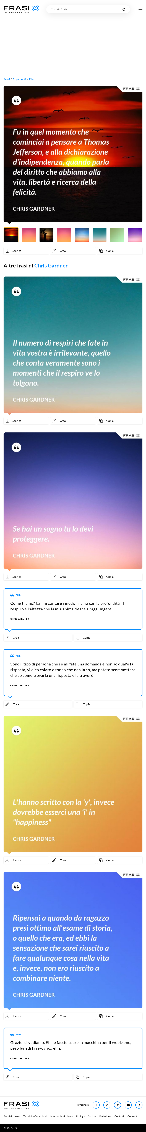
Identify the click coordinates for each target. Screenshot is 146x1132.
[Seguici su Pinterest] (117, 1105)
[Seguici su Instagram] (106, 1105)
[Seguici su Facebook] (96, 1105)
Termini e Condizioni (35, 1116)
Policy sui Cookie (86, 1116)
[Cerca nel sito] (124, 9)
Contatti (119, 1116)
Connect (132, 1116)
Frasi (7, 79)
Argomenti (19, 79)
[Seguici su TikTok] (138, 1105)
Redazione (105, 1116)
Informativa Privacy (61, 1116)
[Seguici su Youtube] (128, 1105)
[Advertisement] (73, 40)
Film (32, 79)
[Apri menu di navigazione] (140, 9)
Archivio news (12, 1116)
